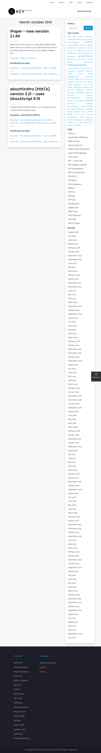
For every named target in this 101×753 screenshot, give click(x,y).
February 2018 (74, 431)
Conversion (82, 48)
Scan (82, 114)
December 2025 (74, 255)
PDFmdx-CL (71, 103)
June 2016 (72, 501)
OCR (85, 84)
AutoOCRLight (72, 45)
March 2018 (72, 427)
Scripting (90, 114)
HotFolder (80, 71)
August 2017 (73, 450)
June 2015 (72, 540)
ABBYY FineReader (85, 37)
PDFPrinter (18, 663)
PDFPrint (89, 106)
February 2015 (74, 552)
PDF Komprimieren (76, 168)
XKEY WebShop (74, 215)
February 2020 (74, 341)
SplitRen (70, 122)
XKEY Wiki (72, 219)
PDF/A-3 (89, 90)
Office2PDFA (77, 87)
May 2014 (72, 583)
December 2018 (74, 396)
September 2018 (75, 408)
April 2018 (72, 423)
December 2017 (74, 439)
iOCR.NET (70, 79)
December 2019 (74, 349)
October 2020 (74, 310)
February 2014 (74, 595)
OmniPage (85, 87)
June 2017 (72, 458)
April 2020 (72, 333)
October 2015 (73, 532)
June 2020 (72, 326)
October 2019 (73, 357)
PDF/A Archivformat (76, 172)
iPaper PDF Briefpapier (77, 153)
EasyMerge (71, 56)
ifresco (69, 74)
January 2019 (73, 392)
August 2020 (73, 318)
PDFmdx (89, 100)
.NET (69, 37)
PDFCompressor (73, 98)
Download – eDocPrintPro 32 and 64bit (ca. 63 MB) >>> (32, 120)
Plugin (69, 114)
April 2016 (72, 509)
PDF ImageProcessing (77, 165)
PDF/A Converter (21, 680)
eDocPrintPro (85, 56)
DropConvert (81, 50)
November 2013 (74, 602)
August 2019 (73, 365)
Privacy (43, 671)
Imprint (43, 667)
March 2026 (73, 244)
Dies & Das (71, 50)
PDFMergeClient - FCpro (76, 106)
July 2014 (72, 575)
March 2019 (72, 384)
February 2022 (74, 275)
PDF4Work (72, 180)
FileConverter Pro (75, 145)
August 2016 (73, 493)
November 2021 (74, 287)
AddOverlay (71, 39)
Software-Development (75, 120)
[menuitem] (87, 2)
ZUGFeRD (77, 125)
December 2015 (74, 524)
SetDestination (72, 117)
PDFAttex (90, 95)
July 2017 (72, 454)
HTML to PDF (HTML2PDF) (78, 149)
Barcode (90, 45)
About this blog (84, 11)
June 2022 (72, 263)
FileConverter (88, 62)
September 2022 (75, 259)
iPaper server (84, 79)
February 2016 (74, 517)
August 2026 (73, 232)
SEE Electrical (73, 204)
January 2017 (73, 478)
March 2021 (72, 302)
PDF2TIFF (70, 95)
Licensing (78, 82)
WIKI (71, 2)
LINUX (85, 82)
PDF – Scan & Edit (75, 161)
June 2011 (72, 630)
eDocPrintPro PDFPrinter (78, 137)
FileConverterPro (77, 65)
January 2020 (73, 345)
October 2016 (73, 485)
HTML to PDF (19, 725)
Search (88, 28)
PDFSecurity (81, 109)
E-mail (90, 53)
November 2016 (74, 482)
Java (91, 79)
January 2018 (73, 435)
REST (77, 114)
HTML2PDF (89, 71)
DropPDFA (70, 53)
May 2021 (72, 294)
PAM (91, 87)
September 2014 (75, 567)
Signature (89, 117)
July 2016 (72, 497)
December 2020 (75, 306)
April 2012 (72, 626)
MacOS (90, 82)
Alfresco (79, 39)
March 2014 (72, 591)
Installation (89, 76)
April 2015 (72, 544)
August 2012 (73, 622)
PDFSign (89, 109)
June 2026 (72, 240)
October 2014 (73, 563)
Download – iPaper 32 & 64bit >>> (23, 58)
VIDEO (79, 2)
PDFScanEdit (71, 109)
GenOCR (90, 68)
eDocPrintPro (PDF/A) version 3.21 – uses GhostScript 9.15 (30, 93)
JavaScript (70, 82)
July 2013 (72, 618)
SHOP (52, 2)
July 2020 (72, 322)
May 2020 (72, 330)
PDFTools (77, 112)
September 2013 (75, 610)
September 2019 (75, 361)
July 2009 (72, 638)
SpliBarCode (73, 207)
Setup (82, 117)
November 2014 (74, 560)
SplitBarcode (88, 120)
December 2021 (74, 283)
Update (85, 122)
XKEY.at (61, 2)
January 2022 (73, 279)
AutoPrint (83, 45)
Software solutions (48, 663)
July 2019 (72, 369)
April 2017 (72, 466)
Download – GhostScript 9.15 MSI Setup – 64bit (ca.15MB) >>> (34, 74)
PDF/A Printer (19, 694)
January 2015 (73, 556)
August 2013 (73, 614)
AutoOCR (88, 42)
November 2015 (74, 528)
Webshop (96, 377)
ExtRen (69, 62)
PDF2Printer (89, 92)
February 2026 (74, 248)
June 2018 (72, 415)
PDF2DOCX (71, 92)
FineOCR (70, 68)
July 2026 (72, 236)
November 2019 (74, 353)
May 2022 (72, 267)
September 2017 (75, 447)
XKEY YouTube (74, 223)
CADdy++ (72, 133)
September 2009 (75, 634)
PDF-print (70, 90)
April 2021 (72, 298)
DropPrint (78, 53)
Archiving (85, 39)
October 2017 (73, 443)
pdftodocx (18, 734)
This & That (78, 122)
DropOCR (90, 50)
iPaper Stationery (21, 671)
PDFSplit (70, 112)
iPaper (77, 79)
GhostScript (71, 71)
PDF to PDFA (87, 112)
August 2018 (73, 411)
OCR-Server (73, 157)
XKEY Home (73, 211)
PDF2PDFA (80, 92)
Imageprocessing (73, 76)
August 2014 (73, 571)
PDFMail (81, 101)
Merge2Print (78, 84)
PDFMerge (89, 103)
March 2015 (72, 548)
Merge (69, 84)
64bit (74, 37)
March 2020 (73, 337)
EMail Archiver (87, 59)
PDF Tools (18, 698)
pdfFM (76, 101)
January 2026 (73, 252)
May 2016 (72, 505)
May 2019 (72, 376)
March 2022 (73, 271)
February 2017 (74, 474)
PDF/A (80, 90)
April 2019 (72, 380)
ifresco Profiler (85, 74)
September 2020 (75, 314)
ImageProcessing (21, 738)
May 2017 (72, 462)
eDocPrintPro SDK (73, 59)
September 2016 (75, 489)
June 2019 (72, 372)
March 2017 (72, 470)
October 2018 (73, 404)
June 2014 (72, 579)
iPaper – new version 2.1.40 (29, 34)
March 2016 (72, 513)
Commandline (72, 48)
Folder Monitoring (80, 68)
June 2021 (72, 291)
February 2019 (74, 388)
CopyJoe (90, 48)
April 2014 (72, 587)
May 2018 (72, 419)
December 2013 (74, 599)
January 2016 (73, 521)
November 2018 (74, 400)
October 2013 (73, 606)
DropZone (84, 53)
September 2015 (75, 536)
